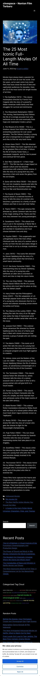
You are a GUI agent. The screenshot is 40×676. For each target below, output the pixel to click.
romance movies (19, 600)
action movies (30, 592)
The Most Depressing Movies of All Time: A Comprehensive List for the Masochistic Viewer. (20, 571)
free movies (8, 592)
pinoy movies (13, 600)
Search (5, 522)
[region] (20, 659)
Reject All (20, 672)
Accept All (20, 661)
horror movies (14, 595)
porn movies (22, 590)
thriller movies (28, 590)
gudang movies (6, 600)
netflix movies (23, 598)
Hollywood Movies (13, 496)
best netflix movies (30, 598)
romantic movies (25, 603)
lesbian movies (16, 590)
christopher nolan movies (16, 603)
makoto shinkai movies (8, 590)
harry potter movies (16, 592)
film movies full (11, 499)
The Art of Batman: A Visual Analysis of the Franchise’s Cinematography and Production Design (20, 545)
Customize (20, 666)
